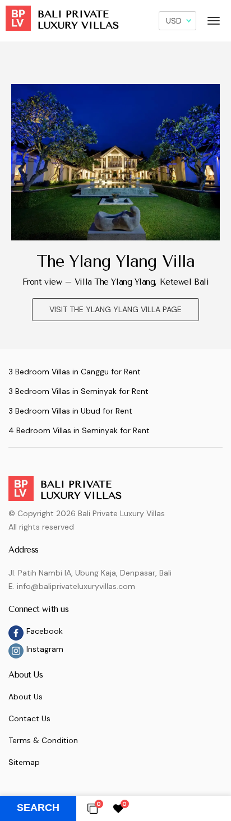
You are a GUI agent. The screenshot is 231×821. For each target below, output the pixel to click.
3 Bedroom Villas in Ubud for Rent (70, 411)
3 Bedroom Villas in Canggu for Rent (74, 372)
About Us (25, 697)
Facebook (44, 631)
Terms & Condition (43, 740)
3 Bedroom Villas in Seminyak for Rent (78, 391)
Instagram (44, 649)
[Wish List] (118, 808)
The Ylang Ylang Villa (115, 261)
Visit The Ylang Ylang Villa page (115, 309)
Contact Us (29, 718)
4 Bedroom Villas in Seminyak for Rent (79, 430)
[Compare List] (92, 808)
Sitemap (24, 762)
